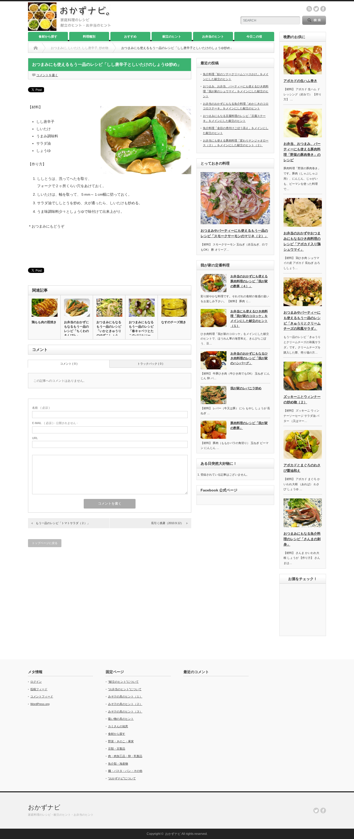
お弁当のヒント (213, 36)
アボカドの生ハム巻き (300, 81)
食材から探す (48, 36)
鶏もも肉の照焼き (44, 322)
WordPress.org (39, 704)
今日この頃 (254, 36)
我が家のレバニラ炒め (245, 388)
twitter (316, 9)
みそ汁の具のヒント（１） (125, 696)
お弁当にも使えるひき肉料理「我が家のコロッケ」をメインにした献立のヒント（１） (249, 318)
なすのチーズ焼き (173, 322)
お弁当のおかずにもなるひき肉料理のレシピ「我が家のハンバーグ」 (249, 358)
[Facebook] (323, 810)
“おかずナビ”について (122, 778)
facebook (323, 9)
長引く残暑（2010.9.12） (167, 523)
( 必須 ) (41, 407)
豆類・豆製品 (116, 748)
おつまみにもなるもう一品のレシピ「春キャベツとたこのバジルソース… (141, 331)
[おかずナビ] (69, 28)
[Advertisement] (109, 249)
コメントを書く (47, 75)
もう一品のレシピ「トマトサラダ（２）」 (63, 523)
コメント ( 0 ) (68, 363)
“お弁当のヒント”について (124, 689)
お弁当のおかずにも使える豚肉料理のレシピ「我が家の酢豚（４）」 (249, 281)
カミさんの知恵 (118, 726)
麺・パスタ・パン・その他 (125, 770)
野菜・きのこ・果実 (121, 741)
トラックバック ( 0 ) (150, 363)
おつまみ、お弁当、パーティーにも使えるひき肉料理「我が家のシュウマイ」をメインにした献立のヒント (235, 91)
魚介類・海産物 (118, 763)
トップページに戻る (45, 543)
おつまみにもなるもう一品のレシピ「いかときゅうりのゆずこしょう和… (108, 331)
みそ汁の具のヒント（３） (125, 711)
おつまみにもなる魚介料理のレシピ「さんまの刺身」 (302, 539)
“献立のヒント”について (123, 681)
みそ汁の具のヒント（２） (125, 704)
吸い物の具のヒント (121, 718)
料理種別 (89, 36)
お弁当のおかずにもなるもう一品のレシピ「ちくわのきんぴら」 (76, 328)
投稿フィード (38, 689)
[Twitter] (316, 810)
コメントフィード (41, 696)
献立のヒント (171, 36)
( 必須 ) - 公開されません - (55, 423)
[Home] (35, 48)
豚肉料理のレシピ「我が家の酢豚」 (249, 425)
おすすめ (130, 36)
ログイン (36, 681)
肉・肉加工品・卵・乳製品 (125, 756)
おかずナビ (44, 807)
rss (309, 9)
